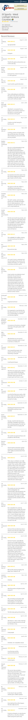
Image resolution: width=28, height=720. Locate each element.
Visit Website (20, 8)
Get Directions (20, 5)
